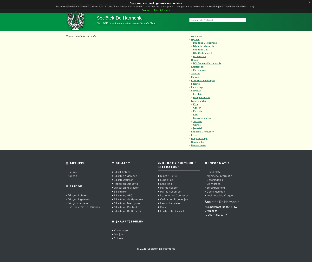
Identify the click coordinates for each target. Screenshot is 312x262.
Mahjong (195, 77)
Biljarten (195, 39)
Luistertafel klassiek (172, 211)
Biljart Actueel (122, 172)
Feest (194, 135)
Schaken (195, 73)
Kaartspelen (197, 66)
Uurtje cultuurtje (199, 138)
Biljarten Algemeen (125, 176)
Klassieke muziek (202, 118)
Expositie (197, 111)
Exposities (166, 179)
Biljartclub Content (125, 207)
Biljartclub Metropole (203, 46)
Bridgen (195, 60)
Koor (195, 104)
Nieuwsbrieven (198, 145)
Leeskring (198, 94)
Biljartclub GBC (201, 49)
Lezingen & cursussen (202, 131)
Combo (197, 125)
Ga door (146, 10)
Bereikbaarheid (215, 187)
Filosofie (195, 84)
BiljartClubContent (202, 53)
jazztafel (197, 128)
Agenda (72, 176)
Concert (197, 107)
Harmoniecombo (170, 191)
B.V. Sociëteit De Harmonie (207, 63)
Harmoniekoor (168, 187)
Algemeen (196, 36)
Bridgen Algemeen (78, 199)
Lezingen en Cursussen (173, 195)
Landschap (197, 87)
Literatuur (196, 90)
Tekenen (197, 121)
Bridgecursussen (77, 203)
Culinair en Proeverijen (203, 80)
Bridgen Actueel (77, 195)
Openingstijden (215, 191)
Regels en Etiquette (125, 183)
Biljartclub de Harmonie (128, 199)
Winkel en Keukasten (126, 187)
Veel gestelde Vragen (219, 195)
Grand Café (213, 172)
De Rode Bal (199, 56)
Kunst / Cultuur (168, 176)
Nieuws (72, 172)
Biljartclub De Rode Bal (127, 211)
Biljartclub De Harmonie (205, 42)
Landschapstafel (169, 203)
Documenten (197, 142)
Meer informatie (162, 10)
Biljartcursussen (123, 179)
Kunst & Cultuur (199, 101)
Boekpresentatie (201, 97)
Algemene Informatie (219, 176)
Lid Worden (213, 183)
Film (195, 114)
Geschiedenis (214, 179)
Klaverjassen (199, 70)
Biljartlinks (120, 191)
